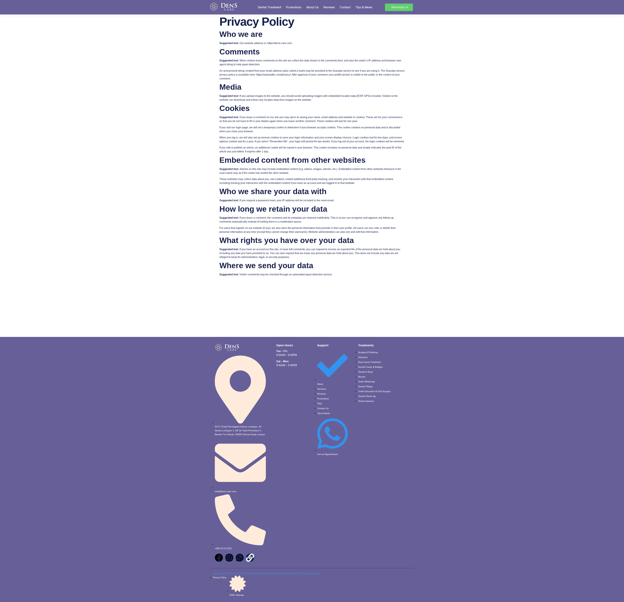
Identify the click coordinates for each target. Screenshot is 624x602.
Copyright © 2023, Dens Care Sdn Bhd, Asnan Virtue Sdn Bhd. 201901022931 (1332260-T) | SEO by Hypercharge (266, 573)
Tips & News (363, 7)
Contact (345, 7)
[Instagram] (229, 558)
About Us (312, 7)
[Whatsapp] (240, 558)
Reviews (329, 7)
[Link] (250, 558)
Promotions (293, 7)
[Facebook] (219, 558)
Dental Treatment (269, 7)
